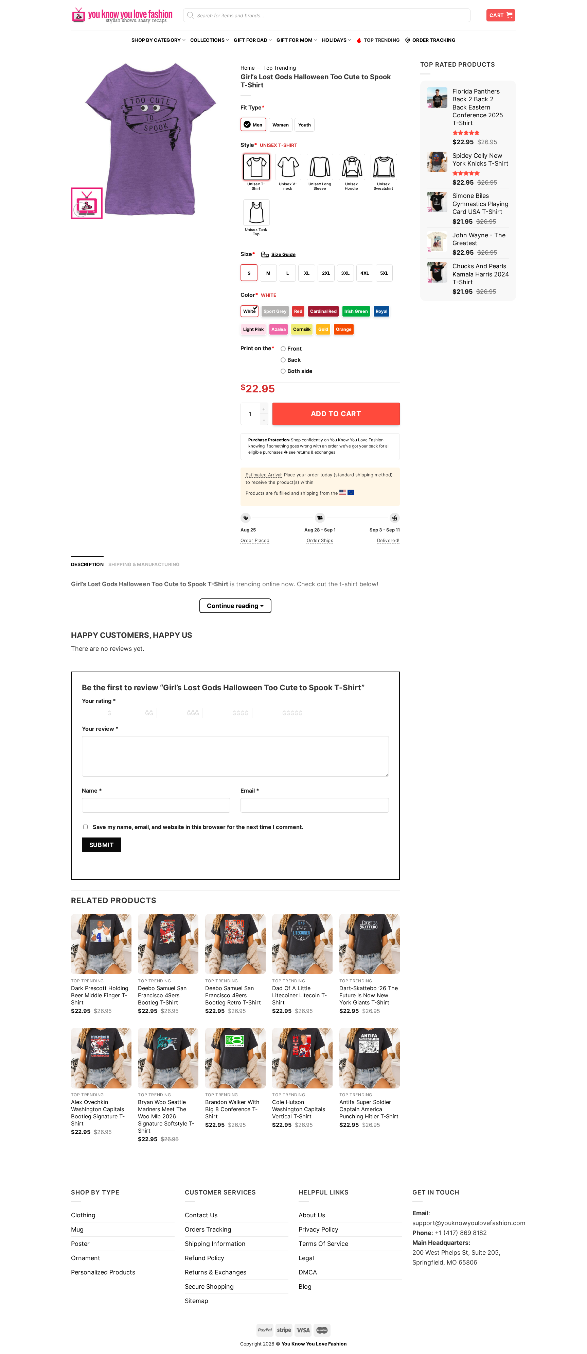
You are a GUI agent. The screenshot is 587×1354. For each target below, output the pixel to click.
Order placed (255, 540)
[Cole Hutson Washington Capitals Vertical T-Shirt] (302, 1058)
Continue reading (232, 605)
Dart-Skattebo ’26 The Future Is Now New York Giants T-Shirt (368, 995)
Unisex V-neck (288, 186)
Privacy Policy (318, 1229)
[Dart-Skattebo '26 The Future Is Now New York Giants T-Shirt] (369, 944)
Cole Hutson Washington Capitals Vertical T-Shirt (298, 1109)
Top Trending (382, 40)
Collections (207, 40)
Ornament (85, 1258)
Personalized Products (103, 1272)
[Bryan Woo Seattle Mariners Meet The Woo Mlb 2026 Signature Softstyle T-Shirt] (168, 1058)
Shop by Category (156, 40)
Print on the (257, 348)
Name (92, 790)
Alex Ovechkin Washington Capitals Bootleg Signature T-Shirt (98, 1113)
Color (249, 294)
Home (248, 68)
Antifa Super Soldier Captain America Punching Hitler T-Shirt (368, 1109)
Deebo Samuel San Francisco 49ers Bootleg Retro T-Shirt (233, 995)
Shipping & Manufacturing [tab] (144, 564)
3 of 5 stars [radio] (172, 713)
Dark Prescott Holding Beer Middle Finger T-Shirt (99, 995)
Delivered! (388, 540)
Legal (306, 1258)
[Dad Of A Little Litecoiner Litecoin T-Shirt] (302, 944)
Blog (305, 1286)
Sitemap (196, 1300)
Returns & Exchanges (215, 1272)
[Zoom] (80, 209)
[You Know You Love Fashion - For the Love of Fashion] (122, 15)
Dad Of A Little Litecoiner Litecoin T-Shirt (299, 995)
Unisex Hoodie (351, 186)
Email (250, 790)
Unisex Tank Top (256, 231)
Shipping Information (215, 1243)
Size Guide (283, 254)
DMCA (308, 1272)
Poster (80, 1243)
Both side (300, 371)
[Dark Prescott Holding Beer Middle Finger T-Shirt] (101, 944)
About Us (312, 1215)
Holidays (334, 40)
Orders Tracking (208, 1229)
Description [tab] (87, 564)
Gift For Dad (250, 40)
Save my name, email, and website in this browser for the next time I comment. (198, 827)
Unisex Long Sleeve (319, 186)
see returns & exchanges (312, 452)
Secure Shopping (209, 1286)
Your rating (99, 700)
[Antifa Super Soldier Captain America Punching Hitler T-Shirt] (369, 1058)
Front (294, 348)
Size (248, 254)
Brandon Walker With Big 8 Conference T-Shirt (232, 1109)
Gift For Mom (295, 40)
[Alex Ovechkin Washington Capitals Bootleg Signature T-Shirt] (101, 1058)
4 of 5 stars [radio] (217, 713)
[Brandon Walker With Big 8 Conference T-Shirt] (235, 1058)
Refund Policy (204, 1258)
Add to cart (336, 413)
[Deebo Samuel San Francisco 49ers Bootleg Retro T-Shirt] (235, 944)
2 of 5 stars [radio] (130, 713)
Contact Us (201, 1215)
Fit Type (253, 107)
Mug (77, 1229)
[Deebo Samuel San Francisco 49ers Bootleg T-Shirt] (168, 944)
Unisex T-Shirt (256, 186)
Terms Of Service (323, 1243)
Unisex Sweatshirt (383, 186)
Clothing (83, 1215)
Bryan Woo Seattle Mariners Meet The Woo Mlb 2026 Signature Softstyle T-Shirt (166, 1116)
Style (249, 144)
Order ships (320, 540)
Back (294, 359)
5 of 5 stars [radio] (267, 713)
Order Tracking (434, 40)
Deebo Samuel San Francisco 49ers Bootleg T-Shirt (162, 995)
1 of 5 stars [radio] (92, 713)
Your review (100, 728)
